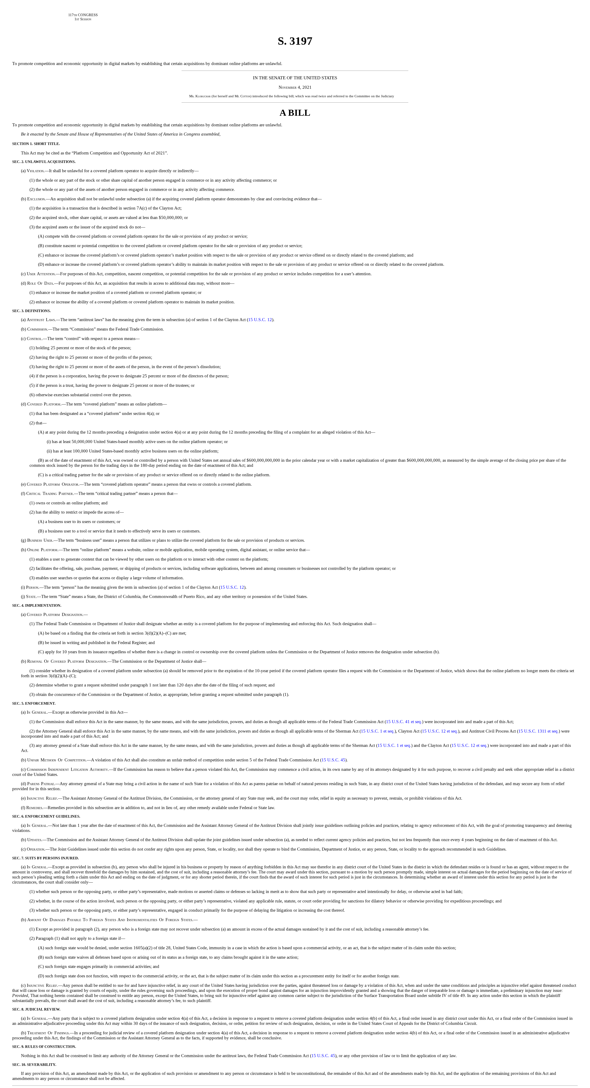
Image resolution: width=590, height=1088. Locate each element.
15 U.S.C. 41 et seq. (404, 721)
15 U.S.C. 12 (260, 319)
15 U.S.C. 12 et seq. (440, 731)
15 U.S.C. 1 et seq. (378, 731)
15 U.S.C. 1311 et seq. (538, 731)
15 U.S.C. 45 (333, 759)
